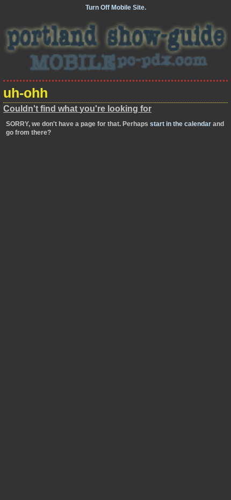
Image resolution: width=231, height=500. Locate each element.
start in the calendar (180, 124)
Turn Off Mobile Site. (115, 7)
